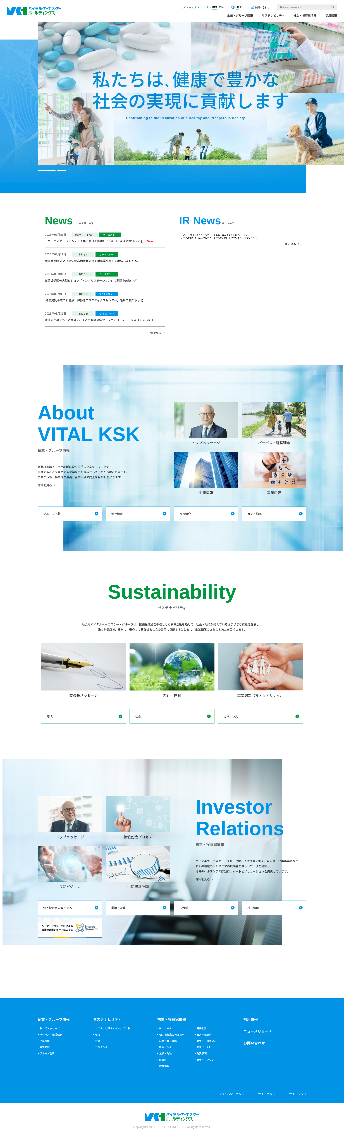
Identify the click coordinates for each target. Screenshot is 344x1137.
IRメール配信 (204, 1034)
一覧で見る (154, 333)
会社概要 (117, 514)
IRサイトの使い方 (206, 1041)
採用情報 (331, 15)
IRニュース (165, 1028)
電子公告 (202, 1028)
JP (237, 7)
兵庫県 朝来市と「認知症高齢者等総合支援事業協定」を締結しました (89, 261)
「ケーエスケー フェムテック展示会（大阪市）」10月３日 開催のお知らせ (92, 241)
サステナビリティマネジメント (112, 1028)
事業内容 (45, 1047)
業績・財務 (118, 908)
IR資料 (183, 908)
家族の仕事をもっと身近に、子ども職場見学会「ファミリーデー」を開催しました (98, 320)
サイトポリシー (268, 1094)
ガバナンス (231, 716)
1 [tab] (42, 170)
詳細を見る (45, 485)
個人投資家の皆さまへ (57, 908)
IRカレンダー (166, 1047)
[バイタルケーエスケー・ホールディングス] (34, 9)
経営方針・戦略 (168, 1041)
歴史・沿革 (254, 514)
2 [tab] (57, 170)
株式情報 (253, 908)
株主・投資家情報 (304, 15)
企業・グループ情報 (240, 15)
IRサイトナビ (204, 1047)
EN (241, 7)
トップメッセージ (50, 1028)
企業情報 (45, 1041)
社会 (138, 716)
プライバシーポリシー (233, 1094)
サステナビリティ (273, 15)
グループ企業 (51, 514)
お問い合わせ (262, 7)
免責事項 (202, 1053)
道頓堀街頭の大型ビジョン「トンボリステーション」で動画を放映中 (89, 280)
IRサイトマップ (205, 1060)
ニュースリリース (257, 1031)
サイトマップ (188, 7)
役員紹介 (185, 514)
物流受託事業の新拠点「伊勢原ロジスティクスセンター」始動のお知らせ (92, 300)
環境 (49, 716)
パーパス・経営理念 (51, 1034)
